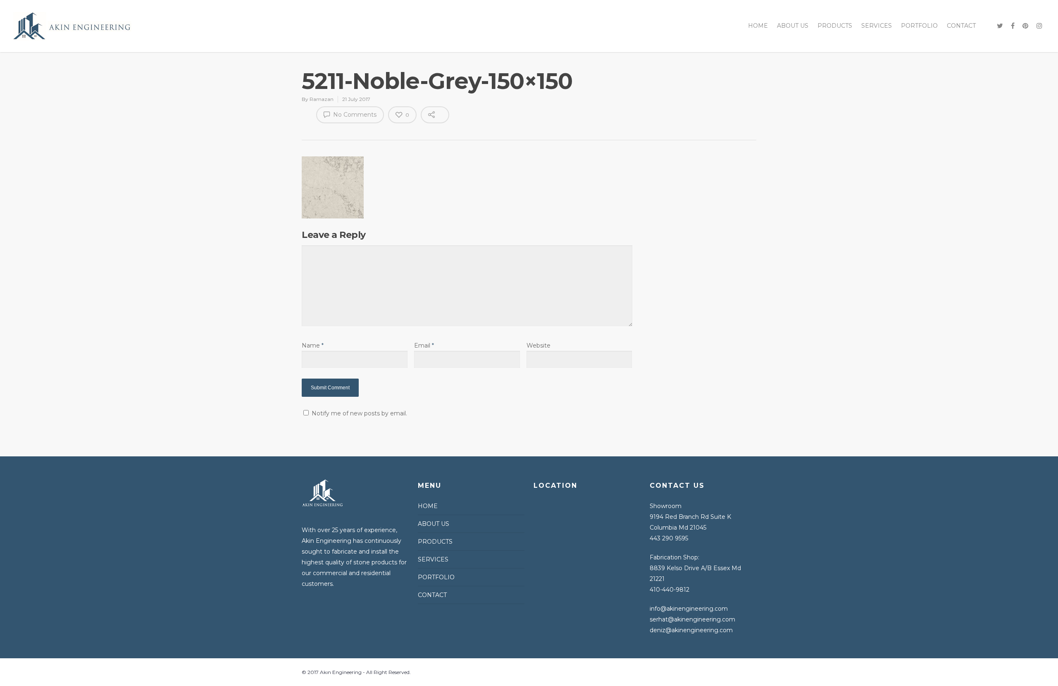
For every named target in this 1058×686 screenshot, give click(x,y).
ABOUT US (792, 25)
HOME (758, 25)
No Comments (353, 114)
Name (313, 345)
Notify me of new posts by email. (359, 413)
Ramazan (322, 99)
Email (424, 345)
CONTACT (961, 25)
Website (538, 345)
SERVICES (876, 25)
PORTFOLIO (919, 25)
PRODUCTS (834, 25)
